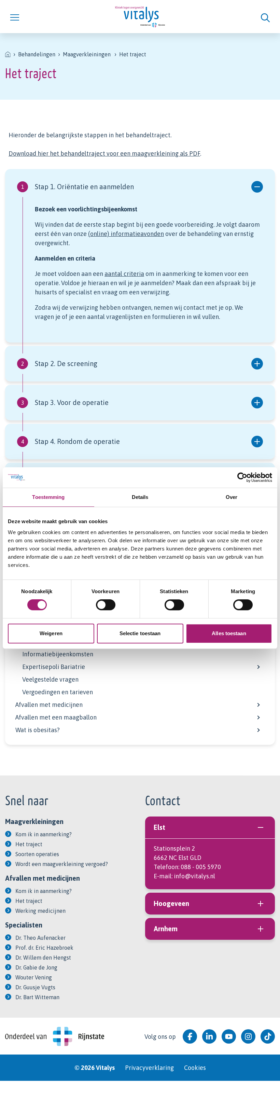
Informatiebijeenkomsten (57, 654)
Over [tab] (231, 497)
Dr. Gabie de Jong (36, 967)
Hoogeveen (171, 903)
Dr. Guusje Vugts (35, 987)
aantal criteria (124, 273)
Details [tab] (140, 497)
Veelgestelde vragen (50, 679)
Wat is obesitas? (37, 730)
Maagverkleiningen (34, 821)
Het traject (28, 844)
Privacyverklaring (149, 1067)
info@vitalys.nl (194, 876)
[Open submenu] (258, 666)
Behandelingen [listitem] (36, 54)
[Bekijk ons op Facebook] (190, 1036)
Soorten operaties (37, 854)
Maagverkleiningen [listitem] (87, 54)
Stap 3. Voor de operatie (65, 402)
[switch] (105, 604)
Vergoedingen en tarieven (57, 692)
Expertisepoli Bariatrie (53, 666)
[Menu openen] (56, 16)
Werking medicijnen (40, 911)
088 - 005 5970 (201, 866)
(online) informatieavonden (126, 233)
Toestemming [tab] (48, 497)
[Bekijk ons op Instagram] (248, 1036)
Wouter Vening (33, 977)
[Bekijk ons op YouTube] (229, 1036)
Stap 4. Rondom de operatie (70, 441)
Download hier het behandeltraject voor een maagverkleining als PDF (104, 153)
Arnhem (166, 929)
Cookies (195, 1067)
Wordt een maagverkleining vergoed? (61, 864)
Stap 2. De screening (59, 363)
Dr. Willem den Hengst (43, 957)
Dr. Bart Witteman (37, 997)
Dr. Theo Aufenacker (40, 938)
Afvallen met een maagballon (56, 717)
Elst (159, 827)
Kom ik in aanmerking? (43, 834)
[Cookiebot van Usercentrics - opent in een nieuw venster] (242, 477)
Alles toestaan (229, 633)
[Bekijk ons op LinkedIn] (209, 1036)
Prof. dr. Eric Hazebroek (44, 948)
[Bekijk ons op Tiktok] (268, 1036)
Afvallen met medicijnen (49, 704)
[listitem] (8, 54)
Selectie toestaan (140, 633)
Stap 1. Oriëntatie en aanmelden (77, 187)
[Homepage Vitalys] (140, 16)
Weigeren (51, 633)
